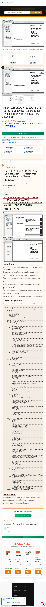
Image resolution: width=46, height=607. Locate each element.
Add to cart (23, 133)
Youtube (25, 597)
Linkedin (25, 588)
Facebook (25, 595)
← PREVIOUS (12, 536)
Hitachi (6, 49)
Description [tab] (6, 161)
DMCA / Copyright (17, 595)
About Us (15, 588)
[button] (42, 68)
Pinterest (25, 592)
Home (3, 49)
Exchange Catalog (17, 590)
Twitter (25, 590)
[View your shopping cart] (39, 3)
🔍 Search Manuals (36, 12)
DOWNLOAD (8, 572)
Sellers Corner (16, 592)
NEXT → (33, 536)
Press (15, 597)
